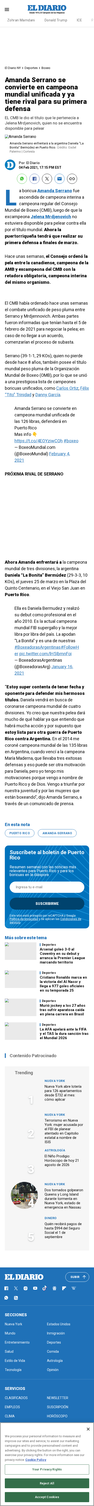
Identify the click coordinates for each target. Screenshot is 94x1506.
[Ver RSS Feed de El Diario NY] (16, 1298)
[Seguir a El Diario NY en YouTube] (35, 1288)
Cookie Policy (35, 1460)
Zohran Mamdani (21, 20)
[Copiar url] (72, 179)
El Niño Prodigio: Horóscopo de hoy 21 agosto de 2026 (62, 1160)
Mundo (10, 1333)
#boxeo (71, 440)
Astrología (55, 1150)
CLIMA (10, 1416)
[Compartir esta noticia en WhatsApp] (22, 179)
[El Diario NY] (47, 9)
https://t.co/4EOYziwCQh (38, 440)
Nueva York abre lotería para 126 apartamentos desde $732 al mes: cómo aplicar (63, 1093)
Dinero (50, 1218)
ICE (79, 20)
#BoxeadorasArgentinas (37, 647)
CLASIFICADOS (16, 1398)
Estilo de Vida (15, 1361)
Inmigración (56, 1333)
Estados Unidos (58, 1324)
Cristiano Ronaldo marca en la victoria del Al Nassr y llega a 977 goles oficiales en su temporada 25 (63, 984)
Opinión (53, 1370)
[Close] (88, 1429)
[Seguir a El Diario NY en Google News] (54, 1288)
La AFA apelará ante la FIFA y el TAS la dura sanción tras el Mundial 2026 (64, 1033)
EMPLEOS (12, 1407)
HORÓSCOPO (57, 1416)
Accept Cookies (47, 1497)
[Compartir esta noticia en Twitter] (47, 179)
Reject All (47, 1483)
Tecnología (13, 1370)
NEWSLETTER (57, 1398)
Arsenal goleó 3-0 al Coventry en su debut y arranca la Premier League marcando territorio (62, 955)
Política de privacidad (24, 919)
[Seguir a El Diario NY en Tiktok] (45, 1288)
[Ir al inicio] (24, 1277)
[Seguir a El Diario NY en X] (16, 1288)
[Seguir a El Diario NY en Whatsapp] (6, 1298)
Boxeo (45, 68)
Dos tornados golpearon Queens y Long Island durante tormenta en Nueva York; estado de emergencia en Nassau (64, 1199)
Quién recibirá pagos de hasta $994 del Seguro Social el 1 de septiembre (63, 1230)
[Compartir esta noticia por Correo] (59, 179)
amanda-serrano (57, 833)
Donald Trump (56, 20)
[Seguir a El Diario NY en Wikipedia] (74, 1288)
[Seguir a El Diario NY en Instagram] (25, 1288)
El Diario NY (13, 68)
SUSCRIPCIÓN (57, 1407)
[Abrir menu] (6, 9)
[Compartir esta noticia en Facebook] (34, 179)
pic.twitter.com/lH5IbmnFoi (45, 653)
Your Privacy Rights (47, 1469)
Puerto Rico (19, 833)
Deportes (31, 68)
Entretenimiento (17, 1342)
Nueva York (55, 1081)
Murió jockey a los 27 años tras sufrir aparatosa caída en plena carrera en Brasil (62, 1009)
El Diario (33, 163)
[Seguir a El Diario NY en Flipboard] (64, 1288)
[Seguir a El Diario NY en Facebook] (6, 1288)
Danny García (47, 394)
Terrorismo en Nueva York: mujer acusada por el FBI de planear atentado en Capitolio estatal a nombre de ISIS (64, 1131)
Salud (9, 1351)
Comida (53, 1351)
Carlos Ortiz (67, 388)
